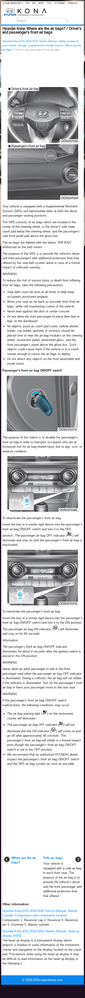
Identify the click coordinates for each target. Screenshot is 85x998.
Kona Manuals (12, 3)
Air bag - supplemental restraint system (40, 45)
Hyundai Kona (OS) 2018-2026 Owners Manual (29, 41)
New (41, 3)
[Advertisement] (42, 70)
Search (72, 3)
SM (34, 3)
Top (48, 3)
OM (27, 3)
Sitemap (59, 3)
